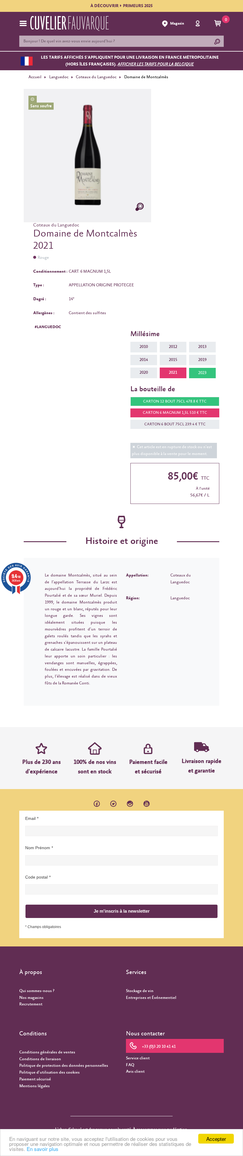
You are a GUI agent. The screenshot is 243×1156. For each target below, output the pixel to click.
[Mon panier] (218, 24)
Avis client (135, 1071)
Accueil (34, 77)
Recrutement (30, 1004)
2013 (202, 346)
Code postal (36, 877)
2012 (173, 346)
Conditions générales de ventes (47, 1052)
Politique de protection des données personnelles (63, 1065)
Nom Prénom (37, 847)
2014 (144, 359)
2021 (173, 372)
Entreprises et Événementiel (151, 997)
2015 (173, 359)
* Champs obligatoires (43, 927)
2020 (144, 372)
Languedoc (58, 77)
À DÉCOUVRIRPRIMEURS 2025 (121, 6)
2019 (202, 359)
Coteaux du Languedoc (96, 77)
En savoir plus (42, 1148)
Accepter (216, 1138)
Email (30, 818)
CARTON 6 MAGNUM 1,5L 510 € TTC (175, 413)
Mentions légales (34, 1086)
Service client (138, 1058)
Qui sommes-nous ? (36, 991)
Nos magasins (31, 997)
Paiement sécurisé (35, 1079)
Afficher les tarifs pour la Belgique (156, 64)
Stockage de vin (140, 991)
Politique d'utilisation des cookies (49, 1072)
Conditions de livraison (40, 1059)
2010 (144, 346)
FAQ (130, 1065)
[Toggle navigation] (23, 23)
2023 (202, 373)
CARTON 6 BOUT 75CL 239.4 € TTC (175, 424)
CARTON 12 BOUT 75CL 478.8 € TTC (175, 401)
